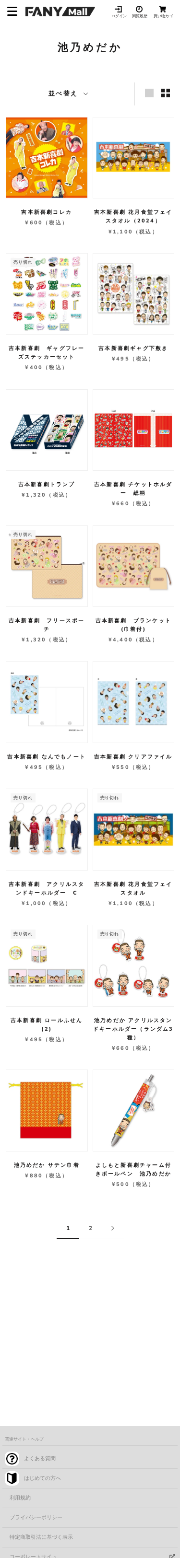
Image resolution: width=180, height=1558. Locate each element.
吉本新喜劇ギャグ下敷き (133, 348)
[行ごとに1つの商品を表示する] (149, 93)
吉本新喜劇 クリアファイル (133, 756)
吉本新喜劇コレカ (46, 212)
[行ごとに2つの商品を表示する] (165, 93)
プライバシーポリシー (36, 1517)
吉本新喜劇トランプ (46, 484)
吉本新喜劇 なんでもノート (46, 756)
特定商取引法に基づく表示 (41, 1537)
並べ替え (65, 93)
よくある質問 (40, 1458)
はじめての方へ (42, 1478)
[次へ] (113, 1228)
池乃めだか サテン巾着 (47, 1165)
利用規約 (20, 1497)
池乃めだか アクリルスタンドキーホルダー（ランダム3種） (133, 1029)
